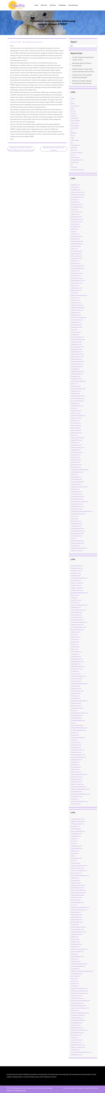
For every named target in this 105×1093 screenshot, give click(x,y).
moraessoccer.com (76, 669)
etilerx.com (74, 383)
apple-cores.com (76, 772)
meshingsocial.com (76, 944)
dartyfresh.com (75, 239)
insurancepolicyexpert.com (79, 622)
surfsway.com (75, 285)
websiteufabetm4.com (77, 371)
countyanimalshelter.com (78, 1020)
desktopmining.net (76, 779)
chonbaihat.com (75, 698)
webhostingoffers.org (77, 268)
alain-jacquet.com (76, 873)
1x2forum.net (75, 187)
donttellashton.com (76, 834)
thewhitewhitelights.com (78, 720)
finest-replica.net (76, 425)
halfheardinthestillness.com (79, 728)
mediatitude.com (76, 607)
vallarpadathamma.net (77, 895)
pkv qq (73, 155)
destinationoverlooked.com (79, 1030)
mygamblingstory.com (77, 819)
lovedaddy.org (75, 969)
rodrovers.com (75, 300)
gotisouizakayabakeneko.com (80, 875)
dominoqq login (42, 1074)
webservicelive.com (77, 550)
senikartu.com (75, 851)
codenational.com (76, 526)
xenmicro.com (75, 234)
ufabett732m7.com (76, 440)
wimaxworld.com (76, 681)
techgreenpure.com (77, 278)
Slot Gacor (53, 5)
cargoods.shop (75, 863)
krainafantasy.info (76, 846)
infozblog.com (75, 696)
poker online (74, 123)
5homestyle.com (76, 804)
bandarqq (74, 133)
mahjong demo (75, 145)
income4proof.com (76, 221)
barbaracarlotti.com (77, 777)
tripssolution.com (76, 302)
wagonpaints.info (76, 410)
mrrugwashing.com (76, 973)
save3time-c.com (76, 600)
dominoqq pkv (75, 106)
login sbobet (74, 118)
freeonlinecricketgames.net (79, 683)
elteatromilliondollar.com (78, 890)
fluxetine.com (75, 735)
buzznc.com (74, 516)
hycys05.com (75, 924)
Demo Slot (44, 5)
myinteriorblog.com (77, 452)
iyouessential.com (76, 253)
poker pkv (74, 116)
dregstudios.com (76, 664)
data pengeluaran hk (77, 160)
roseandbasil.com (76, 718)
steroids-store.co (76, 705)
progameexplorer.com (77, 528)
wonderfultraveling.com (78, 676)
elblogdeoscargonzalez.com (79, 701)
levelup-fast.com (76, 332)
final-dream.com (76, 423)
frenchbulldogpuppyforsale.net (80, 789)
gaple (72, 108)
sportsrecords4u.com (77, 347)
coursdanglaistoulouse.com (79, 578)
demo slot (74, 147)
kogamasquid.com (76, 791)
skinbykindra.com (76, 521)
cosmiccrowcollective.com (79, 870)
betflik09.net (74, 229)
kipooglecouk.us (76, 747)
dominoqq (74, 167)
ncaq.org (73, 231)
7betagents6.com (76, 315)
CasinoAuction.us (76, 745)
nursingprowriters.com (77, 998)
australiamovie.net (76, 570)
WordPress (94, 1088)
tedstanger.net (75, 403)
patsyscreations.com (77, 219)
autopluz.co (74, 597)
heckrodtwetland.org (77, 725)
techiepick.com (75, 457)
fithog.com (74, 710)
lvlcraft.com (74, 293)
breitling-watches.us (77, 590)
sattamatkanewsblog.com (78, 1005)
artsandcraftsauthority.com (79, 548)
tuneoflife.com (75, 1050)
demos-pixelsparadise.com (79, 605)
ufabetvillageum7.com (77, 361)
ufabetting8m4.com (77, 352)
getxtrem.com (75, 939)
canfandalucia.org (76, 479)
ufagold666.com (76, 450)
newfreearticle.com (76, 917)
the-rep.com (74, 634)
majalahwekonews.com (78, 821)
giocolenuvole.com (76, 251)
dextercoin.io (75, 799)
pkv (72, 101)
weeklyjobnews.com (77, 1018)
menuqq (9, 1074)
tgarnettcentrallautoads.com (79, 593)
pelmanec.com (75, 826)
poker (72, 138)
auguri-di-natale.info (77, 583)
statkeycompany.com (77, 624)
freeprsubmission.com (77, 447)
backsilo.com (75, 983)
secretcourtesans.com (77, 192)
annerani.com (75, 639)
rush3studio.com (76, 836)
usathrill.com (74, 474)
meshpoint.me (75, 878)
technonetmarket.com (77, 401)
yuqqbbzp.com (75, 312)
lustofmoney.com (76, 1042)
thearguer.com (75, 946)
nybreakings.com (76, 484)
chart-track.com (75, 674)
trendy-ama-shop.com (77, 437)
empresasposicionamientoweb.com (81, 511)
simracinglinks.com (76, 612)
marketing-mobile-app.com (79, 949)
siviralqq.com (75, 986)
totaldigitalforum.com (77, 506)
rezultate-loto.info (76, 342)
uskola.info (74, 408)
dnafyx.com (74, 248)
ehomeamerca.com (76, 273)
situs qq (73, 111)
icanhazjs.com (75, 762)
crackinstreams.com (77, 320)
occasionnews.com (76, 1040)
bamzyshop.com (76, 460)
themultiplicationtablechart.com (80, 794)
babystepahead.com (77, 1027)
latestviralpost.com (76, 915)
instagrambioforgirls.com (78, 932)
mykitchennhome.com (77, 750)
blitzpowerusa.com (76, 919)
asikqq (73, 98)
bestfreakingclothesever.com (79, 991)
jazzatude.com (75, 642)
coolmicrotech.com (77, 494)
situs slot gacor (73, 5)
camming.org (75, 199)
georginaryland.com (77, 715)
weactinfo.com (75, 942)
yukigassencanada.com (78, 307)
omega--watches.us (77, 588)
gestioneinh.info (75, 428)
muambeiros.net (75, 693)
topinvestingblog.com (77, 629)
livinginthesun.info (76, 858)
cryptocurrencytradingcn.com (80, 1008)
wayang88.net (75, 369)
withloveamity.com (76, 256)
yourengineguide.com (77, 482)
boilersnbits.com (76, 912)
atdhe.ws (73, 723)
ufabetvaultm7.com (76, 359)
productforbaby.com (77, 902)
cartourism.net (75, 769)
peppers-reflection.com (78, 1047)
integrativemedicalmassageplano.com (82, 971)
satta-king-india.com (77, 305)
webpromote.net (76, 703)
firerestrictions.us (76, 688)
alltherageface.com (76, 523)
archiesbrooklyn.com (77, 691)
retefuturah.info (75, 393)
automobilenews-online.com (79, 501)
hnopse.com (74, 1037)
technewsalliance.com (77, 398)
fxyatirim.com (75, 261)
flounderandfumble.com (78, 388)
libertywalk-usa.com (77, 568)
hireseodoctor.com (76, 327)
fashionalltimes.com (77, 504)
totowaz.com (75, 1010)
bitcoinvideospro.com (77, 868)
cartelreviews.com (76, 283)
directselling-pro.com (77, 533)
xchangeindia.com (76, 491)
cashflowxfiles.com (77, 934)
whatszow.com (75, 271)
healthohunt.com (76, 391)
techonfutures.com (76, 464)
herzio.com (74, 841)
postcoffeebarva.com (77, 888)
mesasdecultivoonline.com (79, 910)
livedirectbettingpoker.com (79, 964)
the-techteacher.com (77, 499)
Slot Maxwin (62, 5)
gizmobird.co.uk (76, 573)
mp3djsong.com (76, 575)
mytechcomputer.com (77, 543)
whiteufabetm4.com (77, 374)
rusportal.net (74, 853)
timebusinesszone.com (78, 1045)
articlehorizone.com (77, 310)
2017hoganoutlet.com (77, 824)
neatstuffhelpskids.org (77, 666)
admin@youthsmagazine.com (34, 42)
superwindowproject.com (78, 757)
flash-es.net (74, 978)
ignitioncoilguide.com (77, 541)
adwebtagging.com (77, 1023)
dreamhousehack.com (77, 496)
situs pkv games (17, 1074)
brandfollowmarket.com (78, 1015)
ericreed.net (74, 732)
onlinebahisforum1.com (78, 194)
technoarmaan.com (76, 509)
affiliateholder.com (76, 1054)
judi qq (73, 103)
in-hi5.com (74, 843)
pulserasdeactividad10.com (79, 774)
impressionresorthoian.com (79, 988)
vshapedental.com (76, 477)
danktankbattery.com (77, 956)
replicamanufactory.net (78, 339)
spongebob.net (75, 880)
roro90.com (74, 838)
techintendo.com (76, 275)
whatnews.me (75, 420)
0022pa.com (75, 644)
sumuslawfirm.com (76, 996)
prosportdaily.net (76, 430)
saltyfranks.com (75, 637)
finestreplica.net (75, 386)
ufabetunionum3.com (77, 354)
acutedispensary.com (77, 1003)
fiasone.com (74, 954)
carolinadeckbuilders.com (79, 627)
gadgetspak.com (76, 322)
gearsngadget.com (76, 325)
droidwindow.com (76, 445)
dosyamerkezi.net (76, 615)
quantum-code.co (76, 418)
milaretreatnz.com (76, 651)
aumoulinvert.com (76, 752)
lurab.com (74, 538)
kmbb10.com (74, 937)
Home (36, 5)
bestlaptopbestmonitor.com (79, 713)
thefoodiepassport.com (78, 755)
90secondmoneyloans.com (79, 295)
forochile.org (75, 671)
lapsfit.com (74, 329)
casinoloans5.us (75, 742)
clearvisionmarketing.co (78, 415)
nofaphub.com (75, 214)
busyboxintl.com (76, 883)
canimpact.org (75, 764)
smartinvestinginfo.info (78, 396)
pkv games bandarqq (77, 170)
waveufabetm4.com (77, 366)
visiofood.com (75, 442)
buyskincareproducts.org (78, 786)
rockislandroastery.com (78, 531)
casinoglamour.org (76, 796)
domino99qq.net (76, 829)
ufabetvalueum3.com (77, 356)
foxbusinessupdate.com (78, 966)
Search (74, 42)
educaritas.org (75, 224)
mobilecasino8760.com (78, 737)
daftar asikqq (75, 140)
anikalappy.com (75, 376)
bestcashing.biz (75, 686)
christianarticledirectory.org (79, 801)
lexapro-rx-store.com (77, 784)
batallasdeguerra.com (77, 661)
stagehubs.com (75, 185)
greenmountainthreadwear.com (80, 1000)
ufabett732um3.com (77, 406)
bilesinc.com (74, 649)
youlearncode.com (76, 258)
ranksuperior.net (76, 1025)
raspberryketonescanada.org (79, 469)
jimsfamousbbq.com (77, 566)
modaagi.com (75, 654)
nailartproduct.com (76, 288)
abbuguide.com (75, 263)
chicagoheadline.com (77, 197)
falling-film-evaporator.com (79, 993)
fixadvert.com (75, 595)
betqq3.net (74, 740)
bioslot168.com (75, 545)
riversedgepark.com (77, 207)
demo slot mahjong (76, 152)
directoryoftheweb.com (78, 831)
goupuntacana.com (76, 204)
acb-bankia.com (76, 976)
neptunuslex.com (76, 580)
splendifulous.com (76, 344)
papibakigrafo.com (76, 759)
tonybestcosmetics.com (78, 514)
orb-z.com (74, 905)
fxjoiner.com (74, 518)
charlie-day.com (76, 961)
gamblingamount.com (77, 1032)
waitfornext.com (76, 413)
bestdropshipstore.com (78, 280)
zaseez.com (74, 209)
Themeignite (79, 1088)
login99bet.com (75, 190)
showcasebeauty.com (77, 620)
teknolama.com (75, 900)
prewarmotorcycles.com (78, 610)
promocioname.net (76, 678)
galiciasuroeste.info (77, 659)
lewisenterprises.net (77, 241)
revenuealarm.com (76, 536)
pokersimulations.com (77, 337)
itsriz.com (74, 861)
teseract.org (74, 435)
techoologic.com (76, 467)
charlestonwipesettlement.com (80, 1013)
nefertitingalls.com (76, 217)
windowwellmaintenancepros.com (81, 1052)
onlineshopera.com (76, 236)
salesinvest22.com (76, 433)
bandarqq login (17, 1077)
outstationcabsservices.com (79, 487)
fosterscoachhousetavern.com (80, 907)
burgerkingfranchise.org (78, 892)
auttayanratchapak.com (78, 885)
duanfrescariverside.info (78, 381)
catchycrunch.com (76, 212)
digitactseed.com (76, 290)
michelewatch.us (76, 585)
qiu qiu (73, 135)
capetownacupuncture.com (79, 865)
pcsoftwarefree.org (76, 244)
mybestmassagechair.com (79, 730)
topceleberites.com (76, 349)
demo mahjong (75, 120)
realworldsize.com (76, 897)
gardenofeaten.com (77, 922)
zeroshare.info (75, 647)
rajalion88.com (75, 202)
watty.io (73, 856)
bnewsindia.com (76, 455)
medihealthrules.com (77, 472)
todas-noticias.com (76, 848)
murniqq (25, 1077)
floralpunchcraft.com (77, 951)
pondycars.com (75, 462)
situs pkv (54, 1077)
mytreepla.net (75, 334)
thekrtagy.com (75, 489)
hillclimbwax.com (76, 1035)
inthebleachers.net (76, 782)
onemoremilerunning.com (78, 927)
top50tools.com (75, 632)
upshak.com (74, 981)
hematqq (31, 1077)
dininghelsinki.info (76, 379)
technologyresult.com (77, 266)
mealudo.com (75, 959)
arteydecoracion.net (77, 708)
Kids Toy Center (68, 1088)
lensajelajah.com (76, 226)
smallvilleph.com (76, 656)
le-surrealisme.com (76, 617)
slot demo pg (75, 162)
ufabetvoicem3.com (77, 364)
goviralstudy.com (76, 767)
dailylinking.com (76, 246)
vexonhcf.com (75, 602)
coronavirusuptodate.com (78, 317)
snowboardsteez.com (77, 929)
